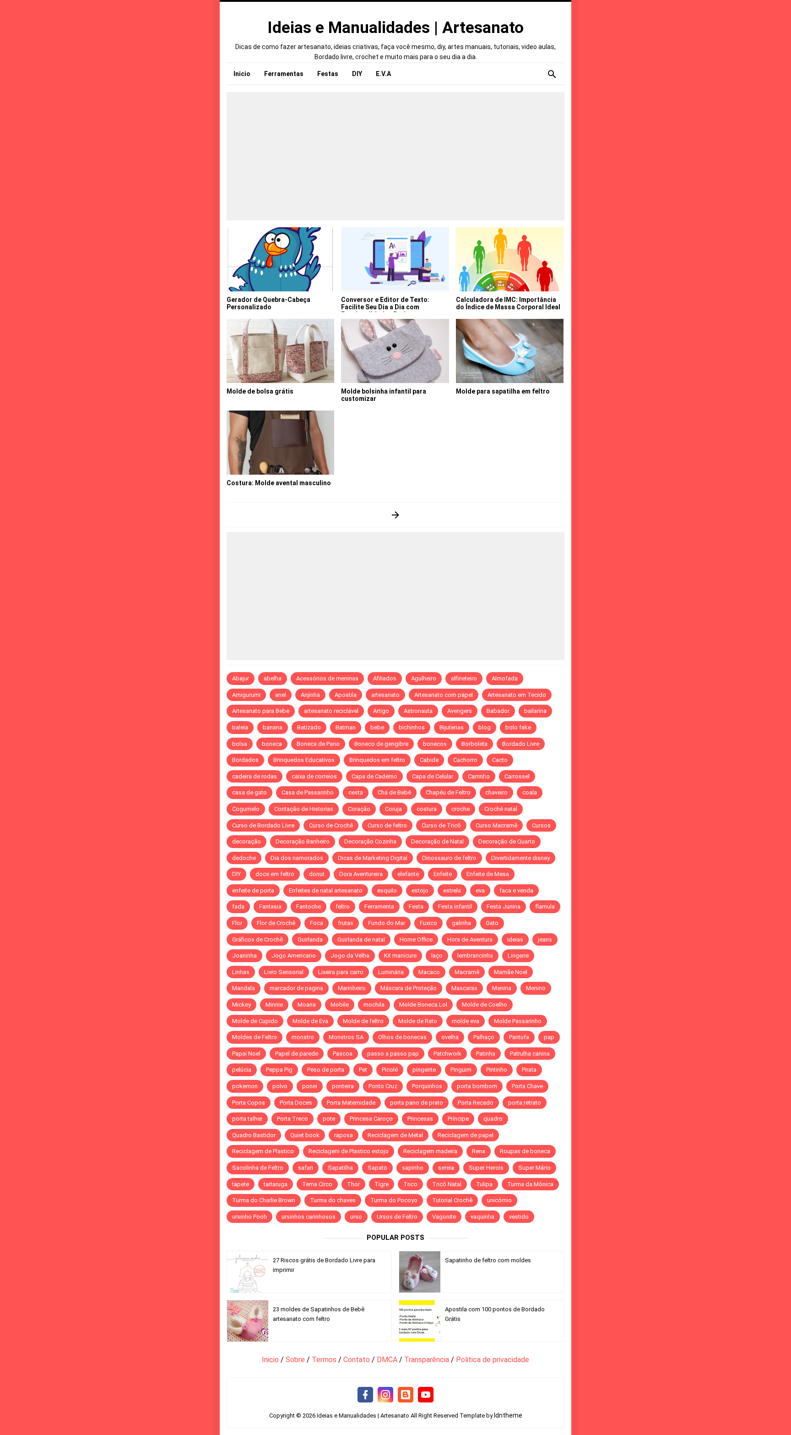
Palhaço (483, 1037)
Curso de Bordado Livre (263, 825)
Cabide (429, 759)
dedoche (244, 857)
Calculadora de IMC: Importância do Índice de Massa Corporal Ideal (508, 303)
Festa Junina (503, 906)
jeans (545, 939)
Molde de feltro (363, 1021)
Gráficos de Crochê (257, 939)
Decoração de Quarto (506, 841)
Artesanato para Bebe (260, 710)
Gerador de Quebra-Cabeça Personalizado (268, 303)
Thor (353, 1184)
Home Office (416, 939)
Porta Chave (527, 1086)
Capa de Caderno (374, 776)
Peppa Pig (279, 1069)
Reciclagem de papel (465, 1135)
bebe (377, 727)
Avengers (459, 710)
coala (529, 792)
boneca (272, 743)
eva (480, 890)
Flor (237, 923)
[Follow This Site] (405, 1395)
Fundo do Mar (386, 923)
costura (427, 808)
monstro (303, 1037)
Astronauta (418, 710)
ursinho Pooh (249, 1216)
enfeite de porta (253, 890)
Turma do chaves (333, 1200)
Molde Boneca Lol (423, 1004)
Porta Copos (248, 1102)
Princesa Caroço (371, 1118)
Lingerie (518, 955)
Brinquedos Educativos (304, 759)
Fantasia (270, 906)
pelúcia (241, 1069)
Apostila (346, 694)
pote (329, 1118)
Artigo (381, 710)
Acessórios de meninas (327, 678)
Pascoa (342, 1053)
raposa (343, 1135)
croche (460, 808)
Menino (536, 988)
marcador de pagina (296, 988)
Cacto (500, 759)
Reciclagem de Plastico (263, 1151)
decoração (246, 841)
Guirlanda (310, 939)
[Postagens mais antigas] (395, 514)
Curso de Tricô (441, 825)
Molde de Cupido (255, 1021)
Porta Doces (296, 1102)
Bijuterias (451, 727)
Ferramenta (379, 906)
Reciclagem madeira (430, 1151)
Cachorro (465, 759)
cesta (355, 792)
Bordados (245, 759)
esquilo (387, 890)
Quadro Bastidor (254, 1135)
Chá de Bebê (394, 792)
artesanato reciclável (331, 710)
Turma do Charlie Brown (263, 1200)
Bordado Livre (520, 743)
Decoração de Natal (437, 841)
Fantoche (308, 906)
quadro (493, 1118)
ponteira (343, 1086)
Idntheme (508, 1415)
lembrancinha (475, 955)
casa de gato (249, 792)
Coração (359, 808)
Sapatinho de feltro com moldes (488, 1260)
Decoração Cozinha (370, 841)
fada (238, 906)
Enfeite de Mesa (487, 874)
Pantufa (519, 1037)
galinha (461, 923)
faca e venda (516, 890)
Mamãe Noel (510, 972)
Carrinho (479, 776)
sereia (446, 1167)
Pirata (529, 1069)
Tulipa (484, 1184)
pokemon (245, 1086)
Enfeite (442, 874)
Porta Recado (475, 1102)
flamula (545, 906)
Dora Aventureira (361, 874)
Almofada (505, 678)
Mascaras (464, 988)
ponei (309, 1086)
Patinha (485, 1053)
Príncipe (458, 1118)
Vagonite (444, 1216)
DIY (236, 874)
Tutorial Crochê (452, 1200)
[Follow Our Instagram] (385, 1395)
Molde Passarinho (518, 1021)
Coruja (393, 808)
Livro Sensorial (283, 972)
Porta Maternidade (351, 1102)
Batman (346, 727)
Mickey (241, 1004)
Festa (416, 906)
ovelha (450, 1037)
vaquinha (482, 1216)
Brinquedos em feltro (377, 759)
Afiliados (384, 678)
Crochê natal (500, 808)
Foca (316, 923)
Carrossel (517, 776)
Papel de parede (296, 1053)
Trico (410, 1184)
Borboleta (474, 743)
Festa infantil (455, 906)
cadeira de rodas (254, 776)
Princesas (420, 1118)
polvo (279, 1086)
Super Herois (486, 1167)
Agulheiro (423, 678)
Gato (492, 923)
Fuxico (428, 923)
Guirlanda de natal (361, 939)
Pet (363, 1069)
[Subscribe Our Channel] (425, 1395)
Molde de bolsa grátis (260, 391)
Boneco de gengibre (381, 743)
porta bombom (477, 1086)
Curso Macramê (496, 825)
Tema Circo (317, 1184)
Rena (478, 1151)
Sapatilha (340, 1167)
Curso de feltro (387, 825)
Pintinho (496, 1069)
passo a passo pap (393, 1053)
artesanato (385, 694)
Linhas (240, 972)
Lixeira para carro (340, 972)
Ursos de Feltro (397, 1216)
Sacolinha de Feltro (257, 1167)
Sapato (377, 1167)
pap (549, 1037)
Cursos (541, 825)
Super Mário (534, 1167)
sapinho (412, 1167)
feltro (343, 906)
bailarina (535, 710)
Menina (501, 988)
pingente (424, 1069)
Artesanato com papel (443, 694)
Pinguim (460, 1069)
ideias (515, 939)
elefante (408, 874)
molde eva (465, 1021)
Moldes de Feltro (254, 1037)
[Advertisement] (395, 156)
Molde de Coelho (484, 1004)
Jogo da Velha (349, 955)
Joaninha (244, 955)
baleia (240, 727)
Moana (307, 1004)
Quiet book (305, 1135)
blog (484, 727)
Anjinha (310, 694)
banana (272, 727)
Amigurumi (246, 694)
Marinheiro (352, 988)
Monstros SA (346, 1037)
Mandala (243, 988)
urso (356, 1216)
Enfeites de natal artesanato (326, 890)
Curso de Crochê (331, 825)
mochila (374, 1004)
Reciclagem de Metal (395, 1135)
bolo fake (518, 727)
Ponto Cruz (382, 1086)
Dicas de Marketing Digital (372, 857)
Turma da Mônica (530, 1184)
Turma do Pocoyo (393, 1200)
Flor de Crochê (276, 923)
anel (280, 694)
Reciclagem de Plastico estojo (349, 1151)
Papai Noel (246, 1053)
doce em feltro (274, 874)
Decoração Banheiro (303, 841)
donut (317, 874)
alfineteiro (464, 678)
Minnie (274, 1004)
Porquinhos (427, 1086)
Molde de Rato (417, 1021)
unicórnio (499, 1200)
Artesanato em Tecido (517, 694)
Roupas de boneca (525, 1151)
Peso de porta (325, 1069)
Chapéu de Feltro (448, 792)
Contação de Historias (303, 808)
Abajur (240, 678)
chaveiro (496, 792)
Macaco (429, 972)
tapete (240, 1184)
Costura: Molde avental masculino (279, 483)
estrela (452, 890)
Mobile (339, 1004)
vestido (519, 1216)
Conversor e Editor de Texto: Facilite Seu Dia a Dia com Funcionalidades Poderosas (385, 307)
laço (437, 955)
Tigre (381, 1184)
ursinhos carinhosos (309, 1216)
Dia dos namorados (297, 857)
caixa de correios (314, 776)
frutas (345, 923)
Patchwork (447, 1053)
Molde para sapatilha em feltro (503, 391)
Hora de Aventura (470, 939)
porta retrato (524, 1102)
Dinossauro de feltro (449, 857)
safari (305, 1167)
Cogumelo (246, 808)
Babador (498, 710)
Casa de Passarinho (308, 792)
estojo (420, 890)
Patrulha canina (530, 1053)
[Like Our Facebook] (365, 1395)
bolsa (239, 743)
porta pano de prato (416, 1102)
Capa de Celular (432, 776)
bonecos (435, 743)
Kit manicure (400, 955)
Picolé (390, 1069)
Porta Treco (292, 1118)
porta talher (247, 1118)
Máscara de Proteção (408, 988)
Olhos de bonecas (402, 1037)
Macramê (467, 972)
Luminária (391, 972)
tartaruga (275, 1184)
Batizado (309, 727)
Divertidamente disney (520, 857)
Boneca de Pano (318, 743)
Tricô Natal (446, 1184)
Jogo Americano (293, 955)
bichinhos (412, 727)
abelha (273, 678)
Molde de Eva (310, 1021)
